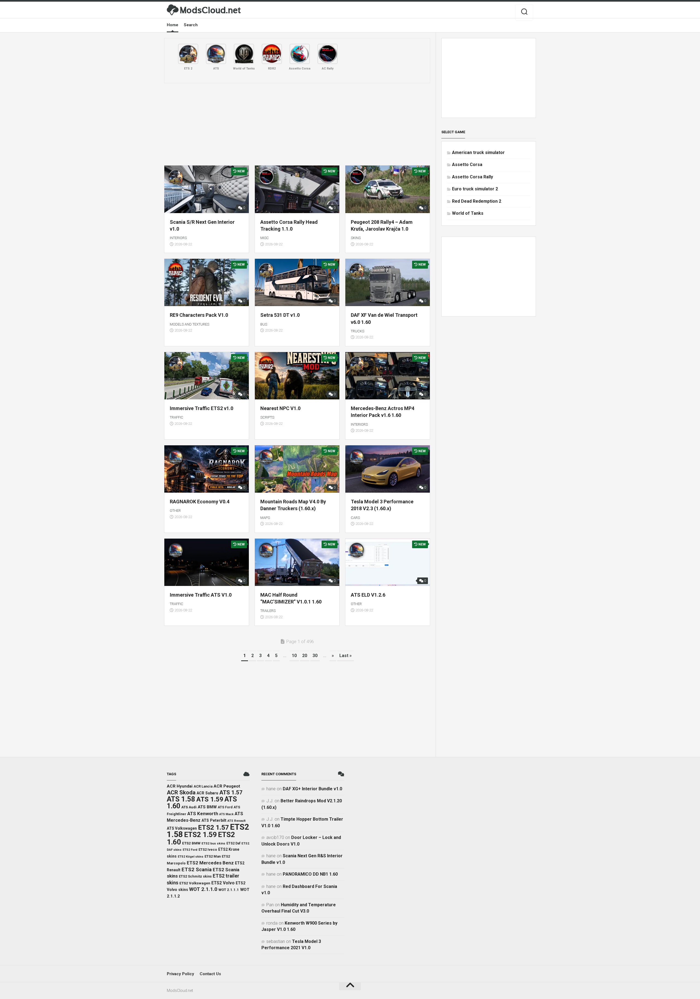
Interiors (178, 238)
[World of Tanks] (244, 54)
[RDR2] (272, 54)
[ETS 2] (188, 54)
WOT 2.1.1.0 (203, 889)
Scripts (267, 417)
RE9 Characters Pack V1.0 (199, 315)
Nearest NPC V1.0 (280, 408)
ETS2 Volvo (223, 883)
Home (172, 24)
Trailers (268, 611)
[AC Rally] (327, 54)
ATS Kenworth (202, 813)
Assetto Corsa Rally (472, 176)
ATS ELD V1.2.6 (368, 595)
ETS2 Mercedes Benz (210, 863)
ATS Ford (225, 807)
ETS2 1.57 (213, 827)
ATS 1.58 (181, 799)
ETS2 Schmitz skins (195, 876)
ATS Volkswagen (182, 828)
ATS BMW (207, 807)
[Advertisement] (297, 124)
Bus (263, 324)
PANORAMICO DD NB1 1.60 (310, 874)
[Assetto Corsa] (300, 54)
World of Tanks (467, 213)
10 (294, 655)
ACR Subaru (207, 793)
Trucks (357, 331)
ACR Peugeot (227, 786)
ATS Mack (226, 814)
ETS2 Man (213, 856)
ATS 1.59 (209, 799)
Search (191, 24)
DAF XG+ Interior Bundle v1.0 (312, 788)
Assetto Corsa (467, 164)
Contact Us (210, 973)
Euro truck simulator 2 (475, 188)
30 (315, 655)
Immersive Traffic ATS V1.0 (201, 595)
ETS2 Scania (197, 870)
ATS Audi (189, 807)
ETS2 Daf (233, 843)
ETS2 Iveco (208, 849)
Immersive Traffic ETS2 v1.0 (201, 408)
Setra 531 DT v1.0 (280, 315)
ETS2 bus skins (213, 843)
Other (175, 511)
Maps (265, 518)
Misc (264, 238)
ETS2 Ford (190, 850)
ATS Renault (237, 821)
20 (304, 655)
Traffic (176, 417)
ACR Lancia (203, 786)
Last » (345, 655)
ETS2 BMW (191, 843)
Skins (356, 238)
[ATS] (216, 54)
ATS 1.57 (231, 792)
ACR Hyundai (179, 786)
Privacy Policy (180, 973)
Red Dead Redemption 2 (476, 201)
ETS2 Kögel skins (190, 856)
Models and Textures (189, 324)
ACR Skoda (181, 792)
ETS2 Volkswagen (194, 883)
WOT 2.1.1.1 (228, 890)
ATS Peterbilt (214, 820)
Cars (355, 518)
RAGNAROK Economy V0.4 (199, 501)
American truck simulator (478, 152)
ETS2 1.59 (200, 834)
